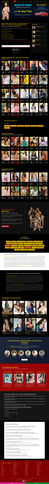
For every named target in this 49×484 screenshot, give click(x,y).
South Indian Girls (9, 243)
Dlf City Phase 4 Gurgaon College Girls (30, 243)
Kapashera (3, 475)
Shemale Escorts (41, 245)
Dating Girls (7, 247)
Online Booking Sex (31, 249)
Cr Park (14, 470)
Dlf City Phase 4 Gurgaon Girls (38, 241)
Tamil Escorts (21, 243)
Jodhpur (44, 1)
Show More (24, 359)
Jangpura (38, 472)
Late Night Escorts (14, 245)
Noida (26, 1)
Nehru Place (26, 465)
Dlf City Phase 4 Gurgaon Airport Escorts (37, 247)
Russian (23, 1)
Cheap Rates (13, 241)
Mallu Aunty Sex (30, 241)
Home (15, 1)
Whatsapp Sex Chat (21, 247)
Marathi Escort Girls (39, 243)
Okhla (37, 470)
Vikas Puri (3, 474)
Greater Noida (36, 1)
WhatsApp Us (37, 483)
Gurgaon (40, 1)
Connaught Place (27, 464)
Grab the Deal (5, 226)
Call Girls (18, 1)
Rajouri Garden (15, 472)
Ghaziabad (30, 1)
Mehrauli (3, 473)
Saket (2, 468)
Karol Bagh (26, 470)
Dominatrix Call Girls (24, 249)
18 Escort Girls (21, 245)
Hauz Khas (38, 465)
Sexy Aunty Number (13, 247)
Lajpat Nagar (26, 472)
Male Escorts (8, 241)
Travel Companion (7, 245)
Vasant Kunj (26, 471)
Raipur (2, 466)
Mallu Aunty (15, 243)
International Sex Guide (28, 245)
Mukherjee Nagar (39, 471)
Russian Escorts (35, 245)
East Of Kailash (39, 464)
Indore (2, 467)
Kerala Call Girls (17, 249)
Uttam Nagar (14, 465)
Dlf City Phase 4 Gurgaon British (21, 241)
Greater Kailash (15, 464)
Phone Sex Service (28, 247)
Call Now (12, 483)
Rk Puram (14, 471)
